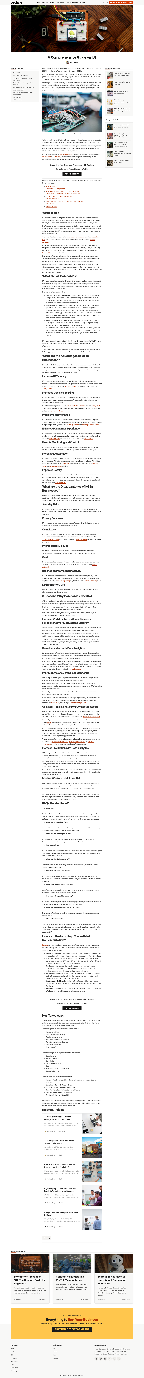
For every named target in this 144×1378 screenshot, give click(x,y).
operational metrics (66, 154)
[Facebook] (96, 1359)
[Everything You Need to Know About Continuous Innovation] (114, 1263)
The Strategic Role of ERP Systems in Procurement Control (121, 127)
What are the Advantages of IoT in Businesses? (22, 79)
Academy (82, 2)
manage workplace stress (50, 539)
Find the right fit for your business (121, 2)
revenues (71, 237)
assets (49, 722)
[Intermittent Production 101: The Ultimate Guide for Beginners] (30, 1263)
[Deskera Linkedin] (105, 1359)
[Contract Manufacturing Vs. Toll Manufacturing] (72, 1263)
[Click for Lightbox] (72, 112)
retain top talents (81, 539)
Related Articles (17, 100)
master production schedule (76, 406)
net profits (57, 157)
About (54, 1348)
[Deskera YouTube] (110, 1359)
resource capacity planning (91, 716)
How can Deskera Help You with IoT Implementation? (23, 93)
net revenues (46, 157)
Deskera (45, 945)
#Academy (46, 1238)
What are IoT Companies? (20, 75)
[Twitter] (101, 1359)
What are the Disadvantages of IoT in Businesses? (23, 83)
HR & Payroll (74, 2)
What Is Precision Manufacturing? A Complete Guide (122, 153)
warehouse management (77, 741)
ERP (47, 2)
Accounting (60, 2)
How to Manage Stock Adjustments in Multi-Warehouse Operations (121, 144)
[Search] (107, 2)
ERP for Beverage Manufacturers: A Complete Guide (122, 102)
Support (55, 1358)
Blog (38, 2)
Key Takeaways (17, 97)
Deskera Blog (100, 1345)
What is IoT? (16, 73)
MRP (43, 2)
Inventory (53, 2)
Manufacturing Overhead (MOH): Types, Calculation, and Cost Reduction (122, 136)
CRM (67, 2)
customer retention (72, 253)
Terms (55, 1352)
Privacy (55, 1355)
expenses (66, 464)
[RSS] (119, 1359)
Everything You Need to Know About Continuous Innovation (112, 1280)
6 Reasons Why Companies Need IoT (23, 87)
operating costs (84, 725)
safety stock (96, 406)
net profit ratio (79, 237)
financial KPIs (46, 253)
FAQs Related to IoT (18, 90)
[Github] (114, 1359)
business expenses (71, 386)
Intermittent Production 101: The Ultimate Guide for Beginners (29, 1280)
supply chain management (60, 741)
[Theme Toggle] (104, 2)
